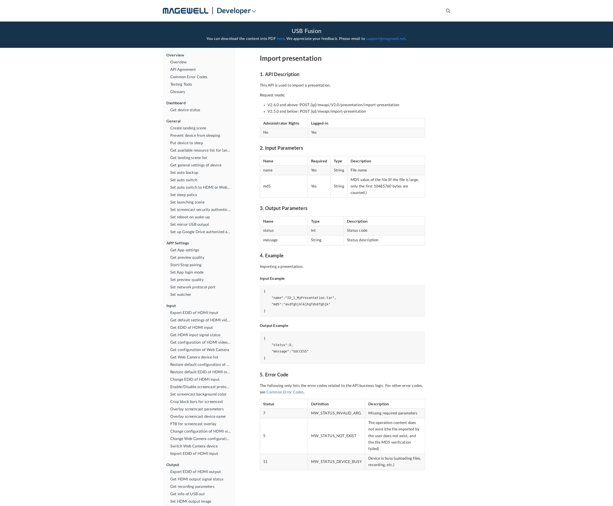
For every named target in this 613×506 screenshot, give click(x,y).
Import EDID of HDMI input (194, 454)
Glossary (177, 92)
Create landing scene (188, 128)
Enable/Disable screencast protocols (201, 387)
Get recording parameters (192, 487)
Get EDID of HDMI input (191, 328)
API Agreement (183, 70)
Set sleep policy (183, 195)
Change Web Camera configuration (200, 439)
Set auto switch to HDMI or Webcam (202, 187)
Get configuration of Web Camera (199, 350)
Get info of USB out (187, 494)
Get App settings (184, 250)
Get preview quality (187, 257)
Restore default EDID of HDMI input (201, 372)
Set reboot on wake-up (190, 217)
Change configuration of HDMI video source (202, 431)
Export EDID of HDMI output (195, 472)
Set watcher (180, 295)
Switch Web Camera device (194, 446)
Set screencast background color (198, 394)
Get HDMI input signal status (195, 335)
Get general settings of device (195, 165)
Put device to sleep (186, 143)
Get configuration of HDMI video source (202, 342)
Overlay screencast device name (198, 416)
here (280, 39)
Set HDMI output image (190, 501)
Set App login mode (187, 272)
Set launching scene (187, 202)
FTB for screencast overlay (193, 424)
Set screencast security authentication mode (202, 210)
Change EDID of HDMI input (195, 379)
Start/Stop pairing (186, 265)
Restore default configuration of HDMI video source (202, 365)
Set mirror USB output (189, 224)
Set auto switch (183, 180)
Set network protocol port (193, 287)
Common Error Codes (189, 77)
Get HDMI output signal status (196, 479)
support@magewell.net (385, 39)
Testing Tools (181, 84)
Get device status (185, 110)
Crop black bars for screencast (196, 402)
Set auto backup (184, 173)
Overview (178, 62)
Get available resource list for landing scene (202, 150)
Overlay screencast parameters (197, 409)
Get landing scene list (188, 158)
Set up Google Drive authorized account (202, 232)
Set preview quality (187, 280)
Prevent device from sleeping (195, 136)
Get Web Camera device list (194, 357)
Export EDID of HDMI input (194, 313)
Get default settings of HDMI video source (202, 320)
